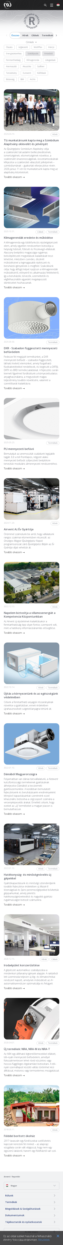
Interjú (51, 47)
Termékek (47, 35)
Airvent (7, 1176)
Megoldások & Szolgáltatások (22, 1208)
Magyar (13, 1186)
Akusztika (27, 66)
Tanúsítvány (11, 73)
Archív (32, 79)
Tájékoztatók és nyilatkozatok (23, 1222)
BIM (22, 79)
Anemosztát (11, 66)
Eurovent (27, 73)
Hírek (25, 35)
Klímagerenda (33, 60)
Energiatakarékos (14, 53)
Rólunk (9, 1195)
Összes (15, 35)
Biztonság (10, 79)
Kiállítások (41, 73)
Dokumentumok (14, 1215)
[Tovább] (56, 35)
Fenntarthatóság (13, 60)
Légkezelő (23, 47)
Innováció (48, 53)
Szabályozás (33, 53)
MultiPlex (38, 47)
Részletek (44, 1240)
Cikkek (35, 35)
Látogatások (50, 60)
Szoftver (41, 66)
